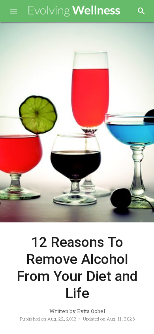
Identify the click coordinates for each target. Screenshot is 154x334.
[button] (13, 11)
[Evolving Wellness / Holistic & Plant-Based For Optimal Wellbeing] (74, 11)
